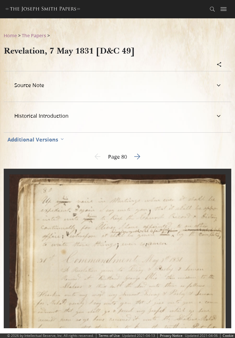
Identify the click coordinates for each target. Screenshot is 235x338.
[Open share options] (219, 65)
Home (10, 35)
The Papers (34, 35)
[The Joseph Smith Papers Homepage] (43, 10)
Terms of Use (109, 335)
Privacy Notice (171, 335)
